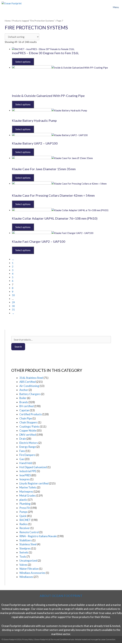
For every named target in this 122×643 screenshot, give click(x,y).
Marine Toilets (28, 487)
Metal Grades (27, 495)
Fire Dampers (27, 455)
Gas (21, 459)
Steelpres (25, 548)
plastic (23, 499)
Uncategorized (28, 560)
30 (13, 306)
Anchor (23, 390)
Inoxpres (24, 479)
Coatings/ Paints (29, 426)
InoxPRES (25, 475)
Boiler (23, 398)
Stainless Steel (28, 544)
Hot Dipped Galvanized (33, 467)
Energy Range (27, 446)
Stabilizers (25, 540)
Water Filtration (29, 568)
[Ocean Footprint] (12, 7)
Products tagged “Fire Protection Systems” (33, 20)
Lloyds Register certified (34, 483)
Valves (23, 564)
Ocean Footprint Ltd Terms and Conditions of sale (54, 639)
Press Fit (24, 507)
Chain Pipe (25, 418)
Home (7, 20)
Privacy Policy (27, 639)
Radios (23, 524)
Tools (22, 556)
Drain (22, 438)
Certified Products (30, 414)
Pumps (23, 511)
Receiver (24, 528)
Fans (22, 451)
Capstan (24, 410)
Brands (23, 402)
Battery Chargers (30, 394)
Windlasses (26, 576)
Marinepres (26, 491)
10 (13, 295)
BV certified (26, 406)
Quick (22, 516)
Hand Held (25, 463)
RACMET (25, 520)
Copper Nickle (27, 430)
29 (13, 302)
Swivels (23, 552)
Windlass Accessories (32, 572)
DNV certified (27, 434)
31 (13, 309)
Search (18, 346)
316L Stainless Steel (31, 377)
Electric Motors (28, 442)
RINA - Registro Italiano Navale (38, 536)
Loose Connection (108, 639)
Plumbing (24, 503)
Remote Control (29, 532)
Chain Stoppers (28, 422)
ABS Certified (27, 381)
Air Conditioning (29, 386)
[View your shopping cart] (101, 7)
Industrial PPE (27, 471)
